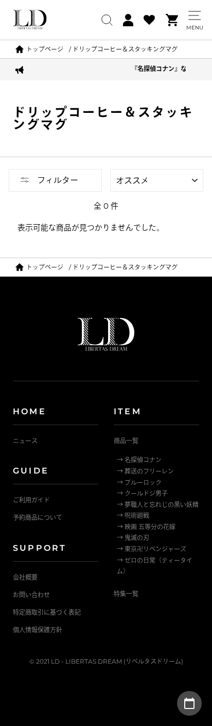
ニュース (25, 441)
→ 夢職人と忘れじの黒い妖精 (158, 505)
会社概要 (25, 577)
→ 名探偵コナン (139, 460)
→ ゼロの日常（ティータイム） (154, 566)
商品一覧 (126, 441)
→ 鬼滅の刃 (133, 538)
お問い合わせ (31, 595)
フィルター (56, 180)
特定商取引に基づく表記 (47, 612)
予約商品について (37, 517)
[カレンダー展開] (189, 703)
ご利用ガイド (31, 500)
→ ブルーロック (139, 482)
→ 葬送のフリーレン (145, 471)
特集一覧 (126, 594)
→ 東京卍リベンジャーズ (151, 549)
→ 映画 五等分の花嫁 (146, 527)
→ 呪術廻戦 (133, 515)
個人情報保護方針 (37, 630)
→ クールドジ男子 (142, 493)
